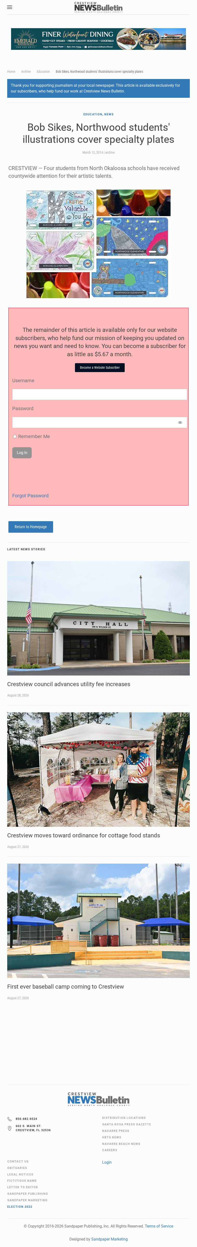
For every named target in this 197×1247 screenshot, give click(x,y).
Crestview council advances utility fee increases (68, 684)
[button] (9, 7)
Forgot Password (30, 496)
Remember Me (33, 436)
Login (107, 1162)
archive (110, 152)
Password (22, 408)
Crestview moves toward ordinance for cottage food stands (83, 835)
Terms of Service (159, 1226)
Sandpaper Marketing (109, 1239)
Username (23, 380)
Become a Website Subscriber (100, 367)
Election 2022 (19, 1206)
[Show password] (180, 422)
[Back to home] (98, 7)
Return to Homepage (31, 527)
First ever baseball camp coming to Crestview (65, 986)
